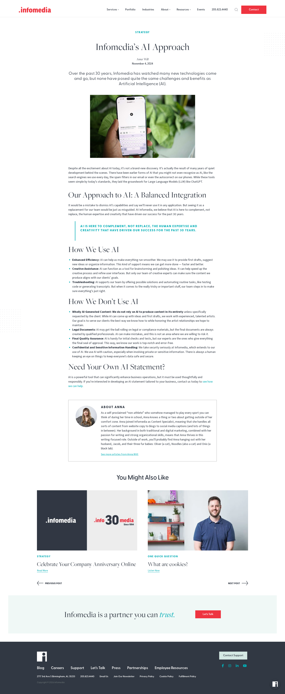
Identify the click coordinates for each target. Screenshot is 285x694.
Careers (57, 668)
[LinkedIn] (237, 665)
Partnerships (137, 668)
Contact (254, 9)
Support (77, 668)
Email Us (104, 676)
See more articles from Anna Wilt (119, 454)
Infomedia (59, 682)
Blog (40, 668)
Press (116, 668)
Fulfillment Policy (187, 676)
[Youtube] (245, 665)
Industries (148, 9)
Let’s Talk (208, 614)
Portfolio (130, 9)
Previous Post (53, 583)
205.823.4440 (220, 9)
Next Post (234, 583)
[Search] (236, 10)
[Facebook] (223, 665)
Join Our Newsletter (123, 676)
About (164, 9)
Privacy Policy (147, 676)
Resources (183, 9)
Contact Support (233, 655)
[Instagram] (229, 665)
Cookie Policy (166, 676)
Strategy (142, 32)
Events (201, 9)
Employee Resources (171, 668)
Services (112, 9)
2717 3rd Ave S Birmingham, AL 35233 (56, 676)
